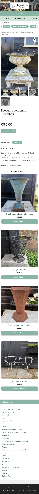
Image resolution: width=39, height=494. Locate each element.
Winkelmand (20, 18)
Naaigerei (5, 438)
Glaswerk (5, 415)
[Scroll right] (37, 26)
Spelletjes (6, 461)
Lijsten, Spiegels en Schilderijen (14, 432)
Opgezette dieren (8, 444)
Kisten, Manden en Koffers (12, 430)
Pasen (4, 447)
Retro (4, 456)
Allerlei (6, 26)
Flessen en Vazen (8, 412)
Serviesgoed (6, 459)
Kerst (4, 418)
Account (7, 18)
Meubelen (6, 435)
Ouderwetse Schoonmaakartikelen (15, 441)
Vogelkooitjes (7, 470)
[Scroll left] (1, 26)
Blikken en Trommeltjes (20, 26)
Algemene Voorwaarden (14, 487)
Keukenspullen (7, 421)
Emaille (5, 427)
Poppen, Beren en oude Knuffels (14, 450)
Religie (4, 453)
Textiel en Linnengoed (10, 467)
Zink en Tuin (14, 32)
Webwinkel (5, 32)
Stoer (4, 464)
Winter (4, 473)
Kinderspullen (7, 424)
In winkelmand (8, 131)
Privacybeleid (28, 487)
